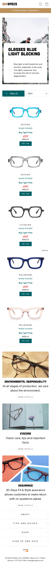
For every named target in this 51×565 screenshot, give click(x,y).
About (25, 514)
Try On (25, 143)
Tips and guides (25, 523)
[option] (25, 10)
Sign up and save (25, 541)
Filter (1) (13, 93)
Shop (25, 532)
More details (25, 397)
